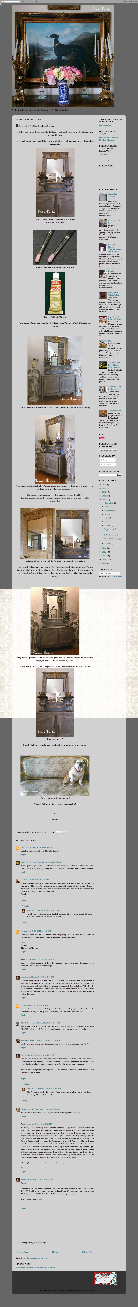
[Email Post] (52, 832)
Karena (24, 931)
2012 (104, 556)
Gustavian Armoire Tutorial (112, 196)
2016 (104, 496)
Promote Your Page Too (105, 160)
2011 (104, 559)
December (109, 503)
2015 (104, 500)
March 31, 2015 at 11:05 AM (43, 1055)
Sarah (23, 1005)
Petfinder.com (105, 125)
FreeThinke (31, 910)
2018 (104, 488)
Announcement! (115, 411)
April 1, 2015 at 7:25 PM (41, 1124)
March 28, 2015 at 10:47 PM (38, 1005)
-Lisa (23, 880)
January (108, 543)
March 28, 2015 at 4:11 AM (41, 847)
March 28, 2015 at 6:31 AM (37, 880)
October (108, 507)
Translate (118, 576)
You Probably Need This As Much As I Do (114, 364)
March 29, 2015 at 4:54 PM (48, 1023)
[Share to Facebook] (63, 832)
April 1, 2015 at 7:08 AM (49, 1109)
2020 (104, 484)
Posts (104, 460)
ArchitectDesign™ (28, 1040)
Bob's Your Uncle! (111, 535)
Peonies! (111, 271)
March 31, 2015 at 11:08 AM (49, 1088)
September (109, 510)
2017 (104, 492)
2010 (104, 563)
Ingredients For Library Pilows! (114, 318)
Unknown (25, 847)
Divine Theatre (103, 154)
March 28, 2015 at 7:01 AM (42, 959)
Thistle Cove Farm (29, 1023)
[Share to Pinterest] (65, 832)
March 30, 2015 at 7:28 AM (48, 1040)
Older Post (88, 1252)
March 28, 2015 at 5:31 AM (50, 862)
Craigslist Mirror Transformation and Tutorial (114, 248)
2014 (104, 548)
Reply (23, 854)
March (108, 525)
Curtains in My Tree (29, 1109)
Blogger (95, 1290)
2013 (104, 552)
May (107, 522)
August (108, 514)
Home (55, 1252)
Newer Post (22, 1252)
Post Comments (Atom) (37, 1258)
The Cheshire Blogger (113, 539)
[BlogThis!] (59, 832)
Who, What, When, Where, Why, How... (114, 295)
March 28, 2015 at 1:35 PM (42, 977)
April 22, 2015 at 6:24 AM (42, 1179)
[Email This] (57, 832)
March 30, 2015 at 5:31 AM (48, 910)
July (107, 518)
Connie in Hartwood (29, 862)
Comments (106, 464)
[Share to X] (61, 832)
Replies (27, 906)
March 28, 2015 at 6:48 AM (39, 931)
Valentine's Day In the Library (114, 388)
